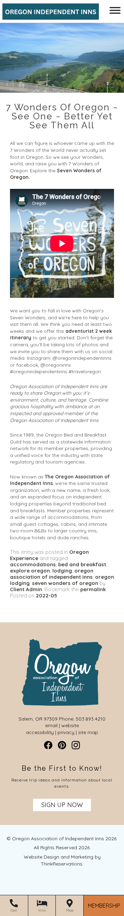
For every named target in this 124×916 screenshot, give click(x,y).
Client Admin (26, 589)
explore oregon (30, 570)
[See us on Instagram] (76, 745)
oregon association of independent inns (51, 573)
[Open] (115, 10)
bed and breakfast (82, 564)
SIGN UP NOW (62, 805)
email (51, 725)
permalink (93, 589)
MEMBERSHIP (104, 906)
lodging (62, 570)
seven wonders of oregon (65, 583)
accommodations (33, 564)
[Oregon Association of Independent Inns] (48, 16)
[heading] (62, 116)
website (70, 725)
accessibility (40, 732)
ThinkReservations (61, 864)
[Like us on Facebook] (48, 745)
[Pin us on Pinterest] (62, 745)
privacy (66, 732)
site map (88, 732)
